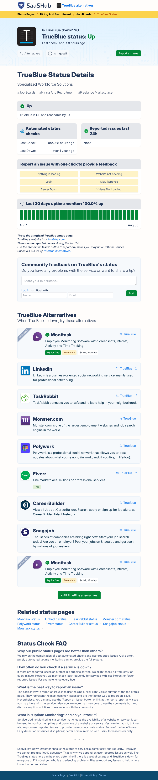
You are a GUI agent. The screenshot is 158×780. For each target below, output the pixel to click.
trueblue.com (56, 239)
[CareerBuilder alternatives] (25, 505)
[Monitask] (37, 336)
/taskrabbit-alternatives (37, 392)
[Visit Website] (136, 368)
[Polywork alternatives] (25, 448)
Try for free (53, 352)
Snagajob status (114, 624)
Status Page (58, 775)
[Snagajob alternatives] (25, 532)
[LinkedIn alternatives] (25, 370)
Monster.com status (116, 619)
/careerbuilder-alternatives (40, 499)
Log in (25, 290)
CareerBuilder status (83, 624)
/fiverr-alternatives (34, 469)
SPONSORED (23, 334)
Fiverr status (54, 624)
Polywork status (28, 624)
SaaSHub (74, 775)
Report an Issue (128, 53)
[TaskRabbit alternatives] (25, 398)
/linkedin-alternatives (36, 364)
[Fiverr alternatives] (25, 475)
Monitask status (28, 619)
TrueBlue (129, 334)
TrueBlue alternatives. (57, 250)
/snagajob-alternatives (37, 526)
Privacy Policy (89, 775)
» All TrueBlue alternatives (79, 595)
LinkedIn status (55, 619)
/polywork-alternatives (37, 442)
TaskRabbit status (84, 619)
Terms (102, 775)
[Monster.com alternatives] (25, 420)
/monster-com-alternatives (40, 414)
